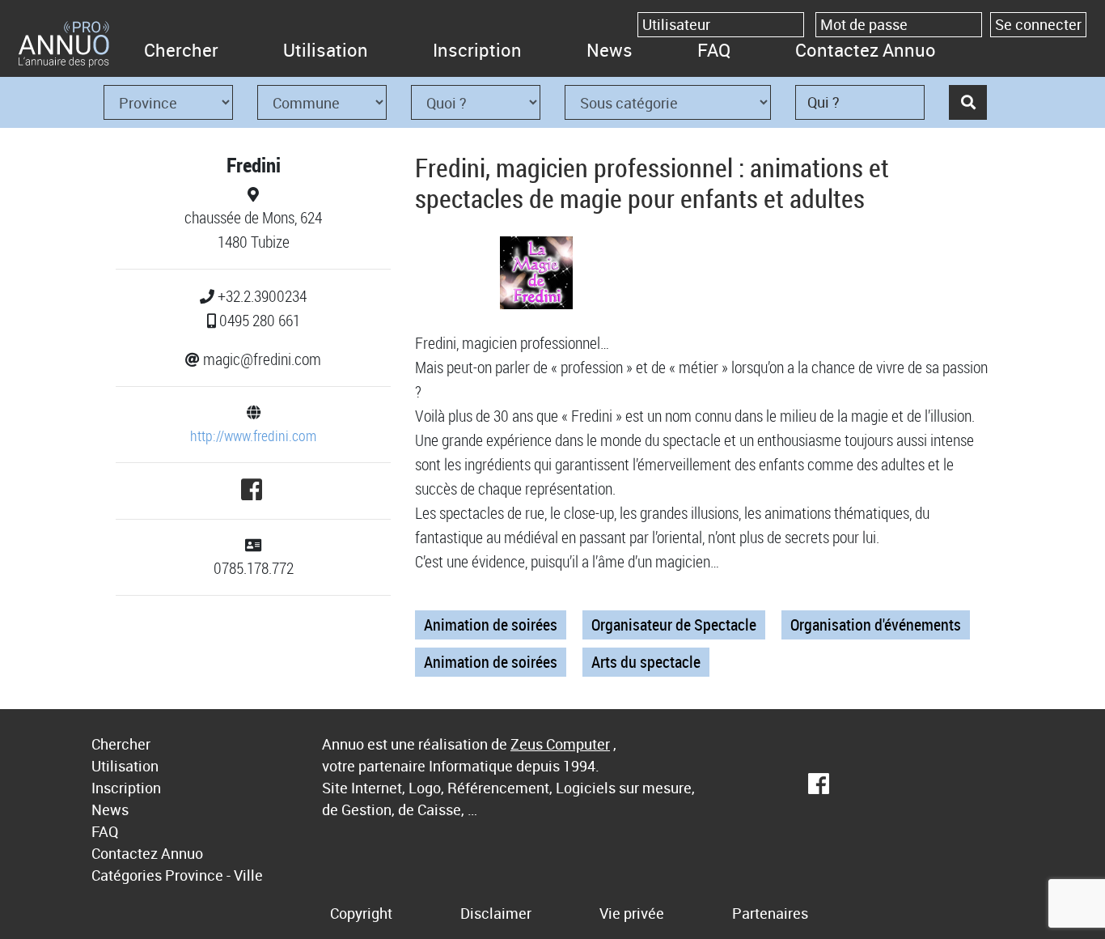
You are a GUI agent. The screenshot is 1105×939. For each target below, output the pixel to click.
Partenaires (770, 913)
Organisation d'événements (875, 624)
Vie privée (631, 913)
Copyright (361, 913)
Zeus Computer (560, 744)
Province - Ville (214, 875)
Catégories (126, 875)
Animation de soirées (490, 624)
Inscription (477, 50)
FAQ (713, 50)
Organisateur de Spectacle (673, 624)
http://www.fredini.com (253, 435)
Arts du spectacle (646, 662)
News (609, 50)
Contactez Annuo (865, 50)
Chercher (181, 50)
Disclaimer (495, 913)
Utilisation (325, 50)
